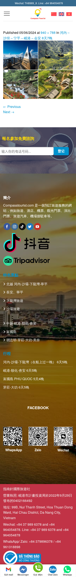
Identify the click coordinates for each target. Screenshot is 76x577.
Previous (12, 106)
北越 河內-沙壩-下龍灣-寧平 (27, 283)
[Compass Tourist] (38, 13)
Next (8, 111)
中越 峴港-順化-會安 (21, 323)
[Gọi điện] (38, 568)
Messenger (23, 574)
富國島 (11, 331)
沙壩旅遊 (13, 308)
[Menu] (6, 13)
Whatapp (67, 574)
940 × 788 (48, 32)
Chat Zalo (53, 574)
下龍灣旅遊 (14, 300)
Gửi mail (8, 574)
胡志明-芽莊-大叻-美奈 (23, 339)
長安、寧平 (14, 292)
